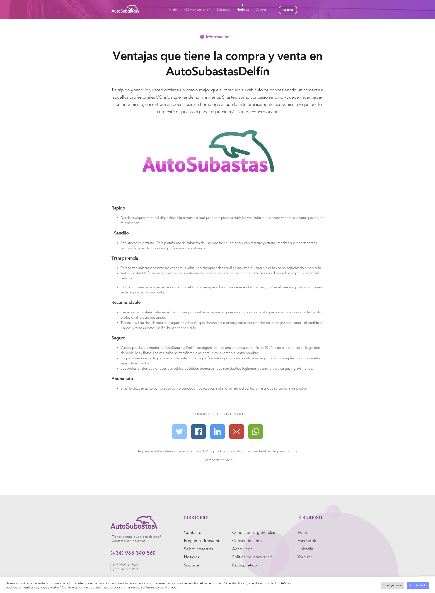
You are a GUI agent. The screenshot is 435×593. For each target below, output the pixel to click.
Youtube (305, 557)
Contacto (192, 532)
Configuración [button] (392, 585)
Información (218, 36)
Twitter (303, 532)
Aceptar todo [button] (418, 585)
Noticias (243, 9)
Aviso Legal (243, 549)
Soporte (191, 565)
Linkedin (305, 549)
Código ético (244, 565)
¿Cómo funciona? (197, 9)
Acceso (288, 10)
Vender (261, 9)
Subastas (223, 9)
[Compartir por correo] (236, 432)
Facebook (306, 541)
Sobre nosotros (198, 549)
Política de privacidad (252, 557)
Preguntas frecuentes (204, 541)
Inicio (173, 9)
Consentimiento (247, 541)
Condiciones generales (253, 532)
